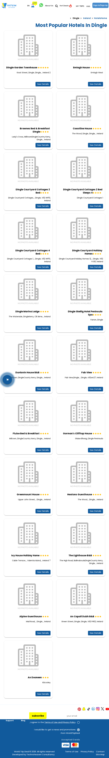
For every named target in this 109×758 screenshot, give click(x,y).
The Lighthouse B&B (80, 555)
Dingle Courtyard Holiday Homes (87, 252)
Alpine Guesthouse (30, 616)
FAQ (12, 717)
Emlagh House (81, 67)
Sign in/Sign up (100, 5)
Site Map (100, 754)
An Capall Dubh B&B (82, 616)
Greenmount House (28, 494)
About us (9, 713)
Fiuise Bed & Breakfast (26, 433)
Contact (100, 751)
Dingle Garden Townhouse (21, 67)
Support (10, 720)
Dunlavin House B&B (27, 372)
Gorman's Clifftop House (77, 433)
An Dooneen (35, 677)
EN (28, 5)
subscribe (38, 715)
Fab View (86, 372)
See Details (43, 84)
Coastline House (82, 128)
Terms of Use (71, 751)
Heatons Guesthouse (79, 494)
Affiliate (21, 717)
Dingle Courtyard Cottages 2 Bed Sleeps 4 (82, 191)
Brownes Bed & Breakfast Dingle (35, 130)
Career (22, 713)
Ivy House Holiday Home (25, 555)
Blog (23, 720)
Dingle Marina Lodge (27, 311)
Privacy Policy (87, 751)
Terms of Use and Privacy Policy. (53, 722)
